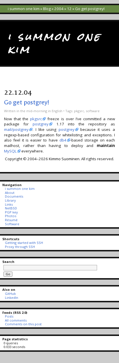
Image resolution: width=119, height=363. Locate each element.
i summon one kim (24, 8)
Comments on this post (23, 324)
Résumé (11, 220)
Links (8, 204)
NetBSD (11, 208)
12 (69, 8)
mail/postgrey (16, 129)
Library (10, 200)
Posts (9, 316)
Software (12, 224)
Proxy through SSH (20, 246)
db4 (63, 140)
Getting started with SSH (24, 242)
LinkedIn (11, 297)
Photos (10, 216)
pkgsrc (79, 111)
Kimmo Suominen (64, 158)
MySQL (10, 151)
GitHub (10, 293)
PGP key (11, 212)
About (9, 192)
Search (8, 261)
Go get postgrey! (26, 102)
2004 (59, 8)
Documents (14, 196)
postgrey (41, 124)
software (93, 111)
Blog (47, 8)
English (57, 111)
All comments (15, 320)
